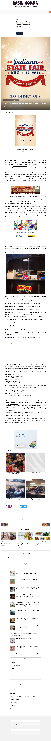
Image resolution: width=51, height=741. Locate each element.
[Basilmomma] (25, 4)
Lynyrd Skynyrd (10, 371)
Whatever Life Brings (11, 100)
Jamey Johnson (30, 371)
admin (12, 106)
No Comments (25, 519)
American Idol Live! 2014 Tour (14, 377)
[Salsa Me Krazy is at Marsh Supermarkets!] (4, 524)
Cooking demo (6, 514)
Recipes (12, 678)
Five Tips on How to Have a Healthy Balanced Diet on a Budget (25, 543)
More (11, 671)
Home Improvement (15, 665)
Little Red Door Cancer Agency (37, 514)
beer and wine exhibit (20, 166)
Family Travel (13, 702)
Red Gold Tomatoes (30, 306)
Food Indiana (13, 662)
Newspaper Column (15, 675)
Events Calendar (14, 699)
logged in (10, 558)
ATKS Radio (13, 693)
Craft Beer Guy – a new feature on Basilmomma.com (24, 696)
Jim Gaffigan (9, 382)
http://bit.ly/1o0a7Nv (13, 404)
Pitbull (8, 379)
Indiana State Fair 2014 (24, 514)
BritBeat (8, 374)
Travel (11, 681)
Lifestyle (12, 668)
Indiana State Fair (14, 514)
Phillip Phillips (10, 376)
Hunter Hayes (10, 381)
